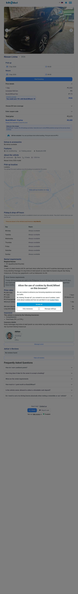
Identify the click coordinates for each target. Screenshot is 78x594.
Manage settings (50, 309)
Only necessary (28, 309)
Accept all (39, 304)
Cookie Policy (54, 300)
